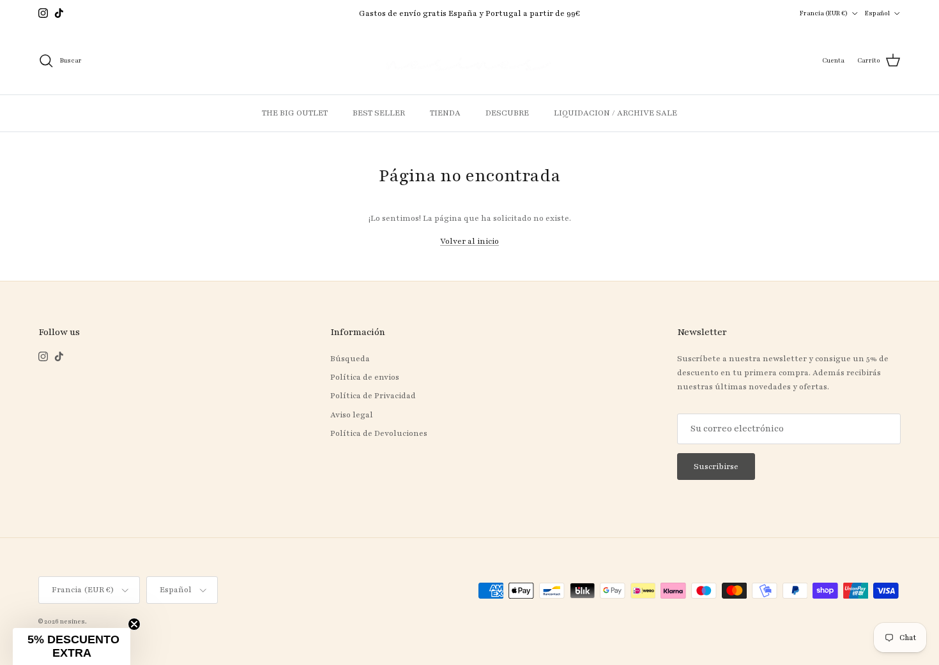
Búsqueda (350, 359)
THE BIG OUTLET (295, 113)
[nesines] (469, 61)
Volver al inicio (469, 241)
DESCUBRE (507, 113)
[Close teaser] (134, 624)
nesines (72, 621)
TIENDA (445, 113)
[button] (71, 646)
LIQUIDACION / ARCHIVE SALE (615, 113)
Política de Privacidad (373, 396)
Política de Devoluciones (378, 433)
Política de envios (364, 377)
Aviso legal (351, 415)
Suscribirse (716, 466)
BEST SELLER (379, 113)
